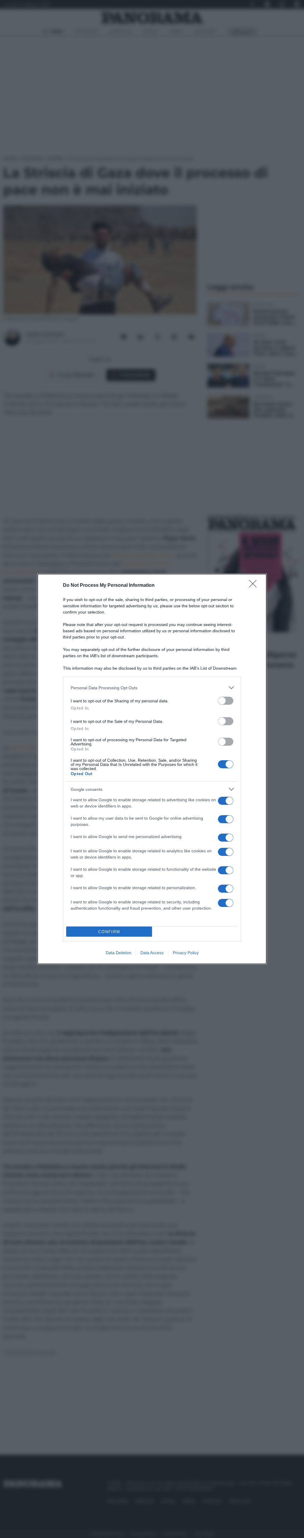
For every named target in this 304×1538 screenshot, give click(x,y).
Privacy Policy (186, 952)
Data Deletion (118, 952)
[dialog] (152, 769)
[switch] (225, 701)
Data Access (152, 952)
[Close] (254, 585)
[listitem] (152, 688)
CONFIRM (109, 932)
